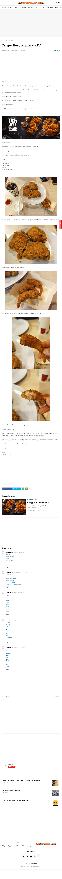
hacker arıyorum (10, 556)
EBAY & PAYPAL (39, 7)
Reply (7, 567)
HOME (4, 7)
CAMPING (10, 7)
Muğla (7, 655)
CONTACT (29, 866)
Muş (7, 659)
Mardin (7, 661)
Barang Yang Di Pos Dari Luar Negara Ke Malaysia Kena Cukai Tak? (21, 780)
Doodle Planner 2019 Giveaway (11, 790)
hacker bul (8, 558)
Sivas (7, 664)
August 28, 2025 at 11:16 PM (19, 552)
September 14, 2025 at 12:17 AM (20, 572)
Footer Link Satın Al (11, 578)
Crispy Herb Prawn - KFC (38, 502)
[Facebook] (55, 50)
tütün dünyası (9, 560)
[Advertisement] (31, 23)
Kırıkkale (8, 666)
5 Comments (22, 50)
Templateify (34, 863)
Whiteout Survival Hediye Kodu (14, 584)
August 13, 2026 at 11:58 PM (19, 647)
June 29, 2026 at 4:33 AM (19, 592)
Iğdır (7, 657)
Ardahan (8, 624)
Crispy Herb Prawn (11, 41)
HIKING (17, 7)
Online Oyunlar (10, 580)
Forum (7, 597)
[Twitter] (57, 50)
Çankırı (8, 652)
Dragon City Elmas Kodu (12, 582)
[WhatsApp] (23, 489)
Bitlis (7, 635)
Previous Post (5, 696)
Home (3, 41)
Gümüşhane (9, 637)
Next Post (57, 696)
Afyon (7, 639)
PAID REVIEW (37, 866)
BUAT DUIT (49, 7)
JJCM (56, 7)
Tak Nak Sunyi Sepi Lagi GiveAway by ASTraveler (16, 800)
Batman (8, 653)
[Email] (59, 50)
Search (56, 2)
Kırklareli (8, 628)
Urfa (7, 626)
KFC (14, 484)
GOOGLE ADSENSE (27, 7)
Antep (7, 633)
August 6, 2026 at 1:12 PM (19, 620)
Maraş (7, 630)
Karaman (8, 663)
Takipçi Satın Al (10, 577)
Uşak (7, 631)
